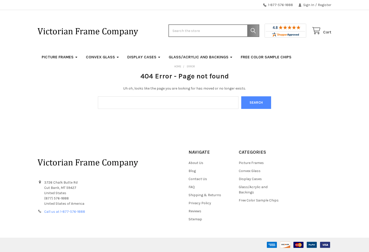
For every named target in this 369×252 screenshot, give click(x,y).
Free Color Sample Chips (266, 57)
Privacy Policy (200, 203)
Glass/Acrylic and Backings (198, 57)
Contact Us (198, 179)
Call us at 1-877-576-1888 (64, 211)
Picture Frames (58, 57)
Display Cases (141, 57)
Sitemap (195, 219)
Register (324, 5)
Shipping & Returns (205, 195)
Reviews (195, 211)
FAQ (192, 187)
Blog (192, 171)
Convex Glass (100, 57)
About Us (196, 163)
